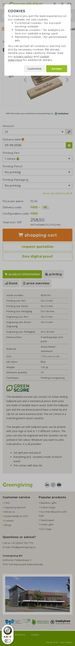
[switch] (8, 641)
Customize (34, 68)
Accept (57, 68)
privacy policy (23, 56)
